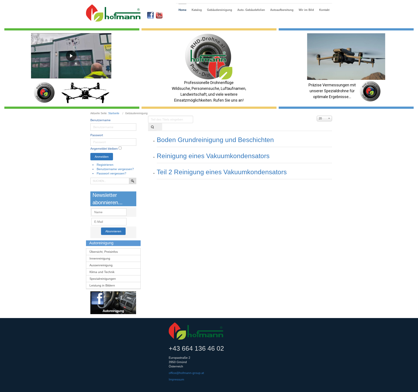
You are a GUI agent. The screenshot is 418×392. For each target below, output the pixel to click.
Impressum (176, 379)
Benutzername (100, 120)
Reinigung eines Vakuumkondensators (213, 155)
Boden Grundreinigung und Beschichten (215, 139)
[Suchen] (152, 127)
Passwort (96, 135)
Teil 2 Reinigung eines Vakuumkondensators (222, 172)
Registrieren (105, 164)
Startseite (113, 113)
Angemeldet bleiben (104, 148)
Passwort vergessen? (111, 173)
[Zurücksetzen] (159, 127)
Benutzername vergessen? (115, 169)
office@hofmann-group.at (186, 373)
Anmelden (102, 156)
